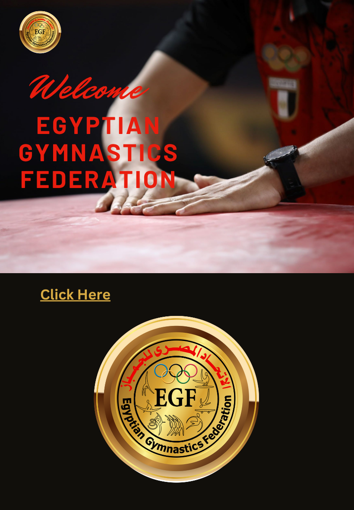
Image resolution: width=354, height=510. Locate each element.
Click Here (75, 294)
